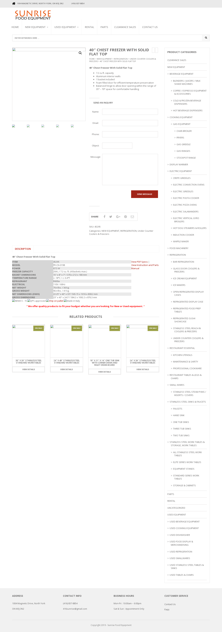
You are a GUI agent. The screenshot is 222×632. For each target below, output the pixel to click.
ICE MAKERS (179, 285)
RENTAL (89, 27)
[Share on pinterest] (125, 216)
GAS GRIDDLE (184, 144)
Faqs (166, 609)
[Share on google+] (118, 216)
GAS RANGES (183, 150)
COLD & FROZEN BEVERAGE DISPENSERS (187, 102)
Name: (95, 111)
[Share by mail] (132, 216)
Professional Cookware (187, 368)
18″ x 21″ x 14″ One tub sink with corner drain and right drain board (104, 362)
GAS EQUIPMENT (181, 124)
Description (23, 248)
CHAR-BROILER (184, 131)
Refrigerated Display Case (188, 301)
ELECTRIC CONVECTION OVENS (188, 184)
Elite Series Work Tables (187, 462)
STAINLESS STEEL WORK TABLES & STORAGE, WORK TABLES (187, 443)
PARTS (104, 27)
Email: (96, 123)
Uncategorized (176, 507)
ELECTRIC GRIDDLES (183, 191)
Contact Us (150, 27)
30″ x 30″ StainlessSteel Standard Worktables (29, 361)
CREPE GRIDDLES (182, 178)
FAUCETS (177, 408)
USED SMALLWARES (180, 558)
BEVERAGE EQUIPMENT (35, 43)
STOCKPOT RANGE (186, 157)
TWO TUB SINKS (181, 435)
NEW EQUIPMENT (35, 27)
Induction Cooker (183, 234)
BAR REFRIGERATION (183, 261)
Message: (96, 156)
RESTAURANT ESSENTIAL (182, 348)
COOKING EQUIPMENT (181, 117)
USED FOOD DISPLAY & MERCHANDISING (181, 543)
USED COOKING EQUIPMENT (184, 528)
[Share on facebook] (104, 216)
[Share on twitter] (110, 216)
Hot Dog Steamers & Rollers (190, 228)
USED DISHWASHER (180, 534)
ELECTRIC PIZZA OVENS (185, 204)
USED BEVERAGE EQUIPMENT (62, 46)
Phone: (95, 134)
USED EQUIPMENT (65, 27)
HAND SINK (179, 415)
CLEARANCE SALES (125, 27)
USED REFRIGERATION (181, 551)
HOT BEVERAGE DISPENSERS (188, 110)
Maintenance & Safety (185, 361)
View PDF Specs (139, 261)
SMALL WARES (177, 384)
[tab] (23, 248)
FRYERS (180, 137)
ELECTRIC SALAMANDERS (186, 211)
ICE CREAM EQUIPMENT (185, 278)
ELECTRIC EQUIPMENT (181, 171)
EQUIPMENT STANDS (183, 468)
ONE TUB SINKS (181, 422)
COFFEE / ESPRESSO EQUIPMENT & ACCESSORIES (190, 92)
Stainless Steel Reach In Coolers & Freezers (69, 42)
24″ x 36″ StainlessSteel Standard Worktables (143, 361)
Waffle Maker (181, 241)
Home (15, 27)
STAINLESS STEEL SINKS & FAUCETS (188, 401)
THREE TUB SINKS (182, 428)
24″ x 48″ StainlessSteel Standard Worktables (67, 361)
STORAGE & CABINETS (184, 485)
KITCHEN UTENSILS (182, 355)
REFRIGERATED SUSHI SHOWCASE (184, 320)
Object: (95, 145)
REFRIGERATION (121, 59)
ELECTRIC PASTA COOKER (186, 198)
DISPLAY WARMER (179, 164)
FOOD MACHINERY (179, 248)
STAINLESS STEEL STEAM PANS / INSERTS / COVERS (189, 393)
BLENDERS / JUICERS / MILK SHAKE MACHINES (69, 44)
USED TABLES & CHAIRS (182, 574)
